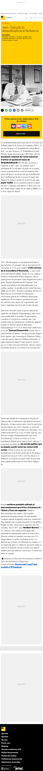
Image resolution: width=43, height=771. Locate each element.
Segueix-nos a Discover (8, 13)
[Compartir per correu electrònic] (18, 110)
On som (4, 740)
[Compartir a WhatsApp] (6, 110)
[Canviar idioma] (35, 18)
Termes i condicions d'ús (11, 749)
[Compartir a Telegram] (10, 110)
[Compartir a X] (2, 110)
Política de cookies (8, 756)
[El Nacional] (3, 18)
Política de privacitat (9, 752)
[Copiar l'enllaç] (22, 110)
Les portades (33, 13)
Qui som (4, 733)
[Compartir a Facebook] (14, 110)
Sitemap (4, 746)
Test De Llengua (23, 13)
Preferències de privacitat (11, 759)
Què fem (4, 737)
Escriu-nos (5, 743)
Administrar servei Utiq (10, 762)
